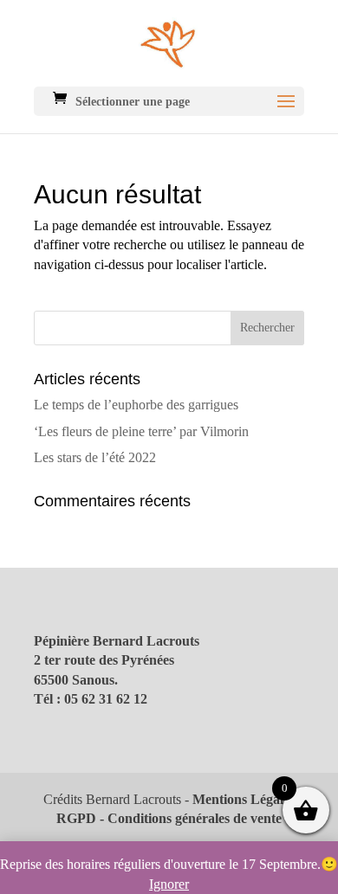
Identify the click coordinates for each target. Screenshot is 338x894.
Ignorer (169, 884)
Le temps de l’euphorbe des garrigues (136, 404)
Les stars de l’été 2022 (95, 457)
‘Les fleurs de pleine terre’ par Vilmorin (141, 431)
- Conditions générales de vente (189, 818)
